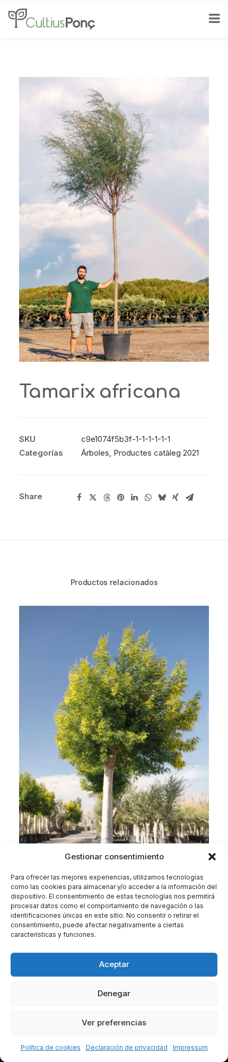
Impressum (190, 1047)
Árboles (95, 453)
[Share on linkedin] (134, 497)
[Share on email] (189, 497)
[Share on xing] (175, 497)
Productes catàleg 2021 (156, 453)
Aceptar (114, 964)
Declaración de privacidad (127, 1047)
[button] (212, 856)
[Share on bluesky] (161, 497)
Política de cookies (51, 1047)
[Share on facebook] (79, 497)
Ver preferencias (114, 1022)
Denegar (114, 993)
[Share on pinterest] (120, 497)
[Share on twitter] (92, 497)
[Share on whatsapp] (148, 497)
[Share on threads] (106, 497)
